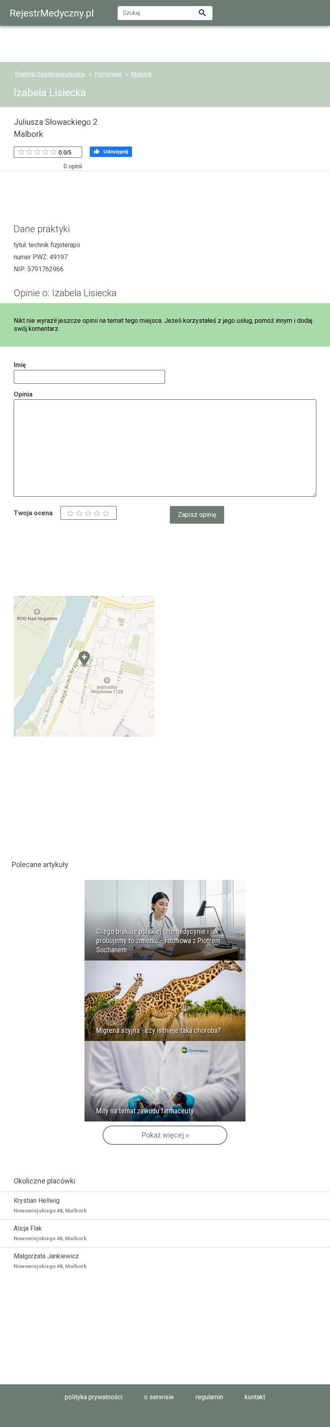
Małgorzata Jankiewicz (50, 1260)
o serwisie (159, 1397)
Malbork (141, 74)
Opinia (23, 394)
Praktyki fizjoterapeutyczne (50, 74)
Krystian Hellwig (50, 1205)
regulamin (209, 1397)
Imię (20, 365)
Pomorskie (108, 74)
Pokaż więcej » (165, 1135)
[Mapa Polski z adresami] (84, 665)
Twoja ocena (33, 513)
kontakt (255, 1397)
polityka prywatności (93, 1397)
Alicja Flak (50, 1233)
